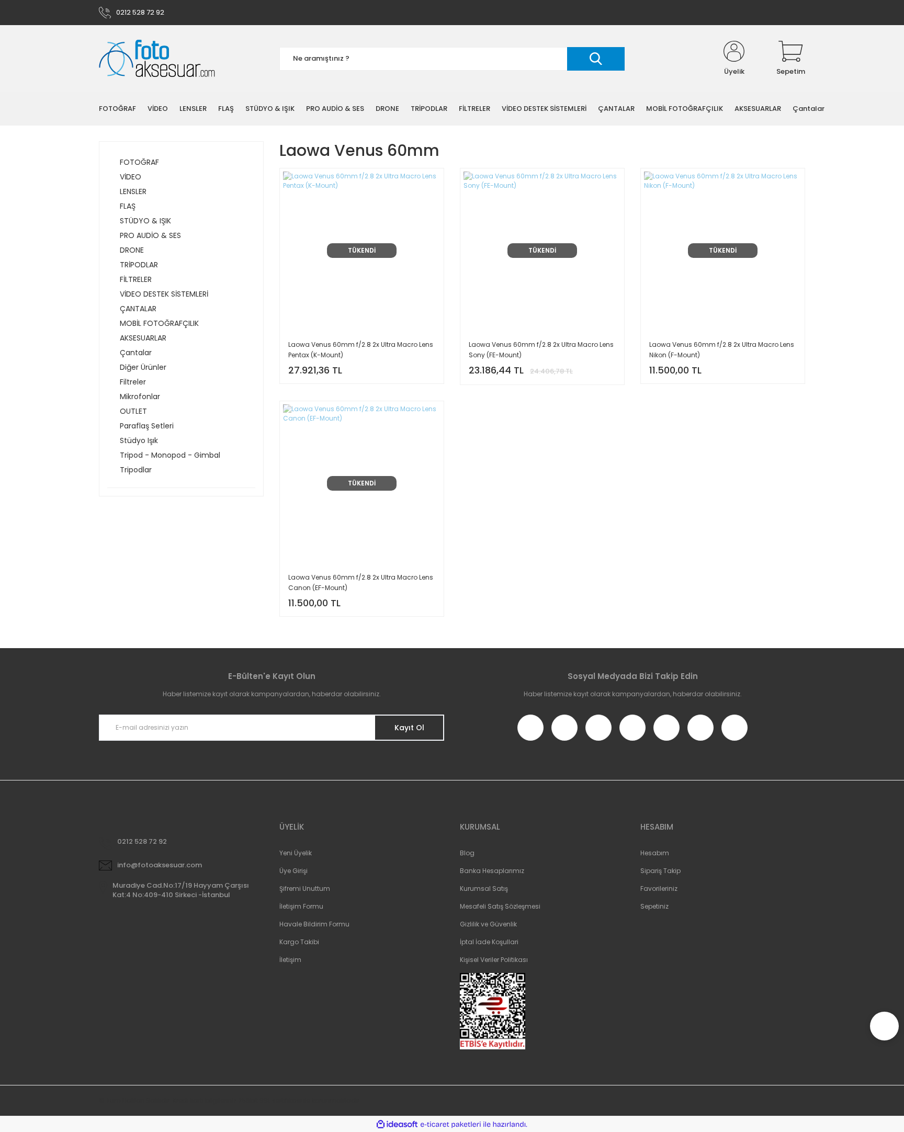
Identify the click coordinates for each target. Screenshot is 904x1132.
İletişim (290, 959)
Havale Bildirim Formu (314, 924)
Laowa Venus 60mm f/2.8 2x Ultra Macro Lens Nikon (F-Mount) (721, 349)
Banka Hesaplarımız (492, 870)
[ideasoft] (397, 1124)
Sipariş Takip (660, 870)
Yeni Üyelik (295, 852)
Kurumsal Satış (484, 888)
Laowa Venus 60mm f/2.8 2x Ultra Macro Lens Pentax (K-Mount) (360, 349)
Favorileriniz (658, 888)
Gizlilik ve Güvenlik (488, 924)
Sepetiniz (654, 906)
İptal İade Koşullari (489, 941)
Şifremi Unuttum (304, 888)
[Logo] (157, 59)
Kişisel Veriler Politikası (494, 959)
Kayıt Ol (409, 727)
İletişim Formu (301, 906)
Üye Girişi (293, 870)
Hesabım (654, 852)
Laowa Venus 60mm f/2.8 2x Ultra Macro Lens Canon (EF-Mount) (360, 582)
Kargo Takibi (299, 941)
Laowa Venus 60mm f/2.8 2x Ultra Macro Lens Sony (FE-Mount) (541, 349)
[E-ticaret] (450, 1124)
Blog (467, 852)
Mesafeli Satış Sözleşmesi (500, 906)
